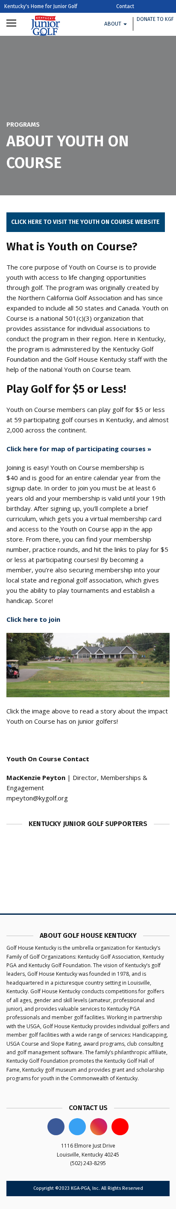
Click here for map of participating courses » (78, 448)
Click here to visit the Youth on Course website (85, 222)
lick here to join (35, 619)
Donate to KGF (155, 19)
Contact (125, 6)
